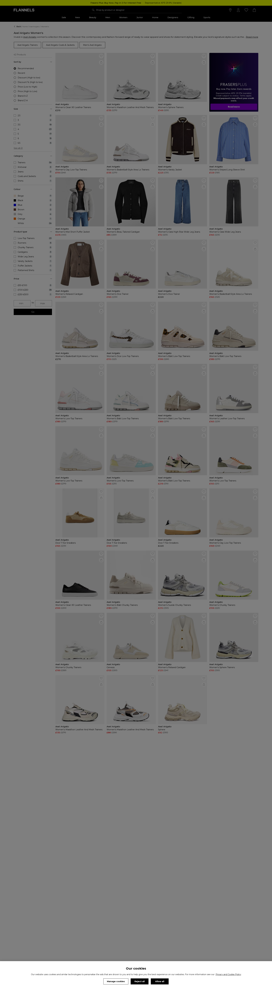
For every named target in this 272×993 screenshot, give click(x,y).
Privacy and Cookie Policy (228, 974)
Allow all (159, 981)
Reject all (140, 981)
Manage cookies (116, 981)
